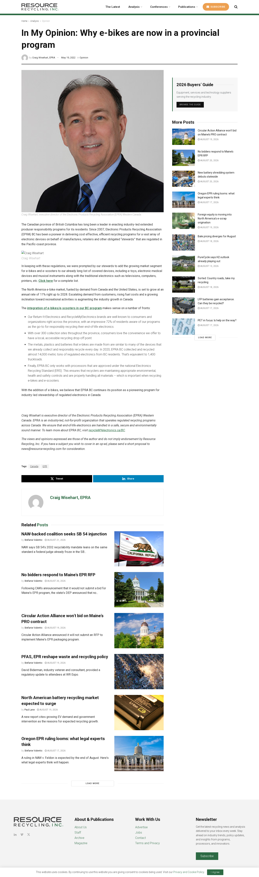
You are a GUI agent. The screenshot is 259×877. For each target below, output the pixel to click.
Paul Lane (29, 709)
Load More (92, 783)
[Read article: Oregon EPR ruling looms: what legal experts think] (139, 753)
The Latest (112, 7)
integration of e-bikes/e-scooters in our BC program (64, 308)
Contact (140, 838)
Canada (34, 466)
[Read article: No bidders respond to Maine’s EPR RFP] (139, 589)
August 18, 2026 (209, 241)
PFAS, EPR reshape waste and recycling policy (64, 656)
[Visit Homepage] (40, 7)
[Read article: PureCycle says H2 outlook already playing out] (183, 263)
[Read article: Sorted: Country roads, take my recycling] (183, 284)
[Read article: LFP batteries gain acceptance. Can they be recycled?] (183, 305)
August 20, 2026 (56, 581)
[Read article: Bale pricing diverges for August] (183, 242)
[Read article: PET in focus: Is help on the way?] (183, 326)
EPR (45, 466)
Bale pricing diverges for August (217, 236)
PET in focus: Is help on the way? (217, 320)
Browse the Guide (190, 104)
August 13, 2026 (209, 266)
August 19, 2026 (56, 627)
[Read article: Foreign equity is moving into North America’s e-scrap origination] (183, 221)
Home (24, 21)
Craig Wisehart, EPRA (43, 57)
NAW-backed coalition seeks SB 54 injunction (64, 534)
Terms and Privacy (147, 843)
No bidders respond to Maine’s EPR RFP (58, 574)
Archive (79, 838)
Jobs (138, 832)
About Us (81, 827)
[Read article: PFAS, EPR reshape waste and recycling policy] (139, 671)
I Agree (215, 872)
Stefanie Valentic (33, 540)
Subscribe (217, 6)
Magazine (81, 843)
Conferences (159, 7)
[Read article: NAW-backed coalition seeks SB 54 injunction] (139, 549)
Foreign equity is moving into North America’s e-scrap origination (215, 218)
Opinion (46, 21)
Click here (45, 281)
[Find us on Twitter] (28, 834)
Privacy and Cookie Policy (188, 872)
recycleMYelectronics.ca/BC (107, 430)
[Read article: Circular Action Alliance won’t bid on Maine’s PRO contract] (139, 630)
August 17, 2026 (56, 750)
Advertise (141, 827)
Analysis (134, 7)
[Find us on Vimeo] (21, 834)
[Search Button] (236, 7)
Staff (78, 832)
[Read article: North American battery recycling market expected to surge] (139, 712)
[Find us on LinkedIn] (15, 834)
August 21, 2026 (56, 540)
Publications (186, 7)
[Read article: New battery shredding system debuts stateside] (183, 179)
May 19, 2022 (68, 57)
